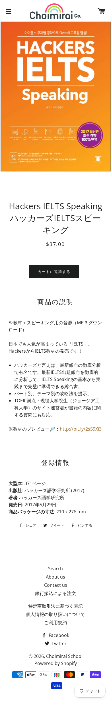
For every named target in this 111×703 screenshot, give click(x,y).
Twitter (58, 643)
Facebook (58, 635)
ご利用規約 (55, 622)
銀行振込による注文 (55, 593)
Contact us (55, 585)
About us (55, 577)
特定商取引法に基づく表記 (55, 606)
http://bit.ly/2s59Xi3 (81, 429)
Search (55, 569)
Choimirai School (64, 656)
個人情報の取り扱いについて (55, 614)
